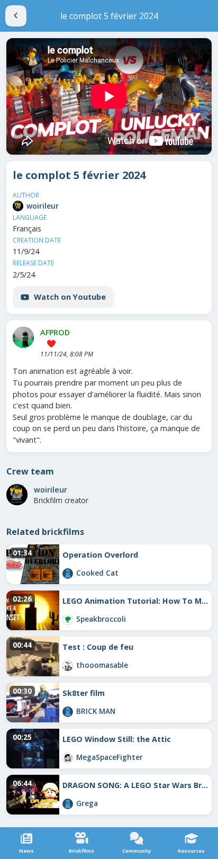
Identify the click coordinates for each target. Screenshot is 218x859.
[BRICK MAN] (67, 711)
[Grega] (67, 804)
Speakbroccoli (101, 619)
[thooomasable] (67, 665)
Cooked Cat (97, 573)
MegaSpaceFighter (109, 757)
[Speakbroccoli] (67, 619)
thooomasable (102, 665)
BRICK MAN (95, 711)
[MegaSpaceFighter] (67, 758)
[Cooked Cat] (67, 573)
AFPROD (55, 332)
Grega (87, 803)
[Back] (15, 15)
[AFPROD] (23, 337)
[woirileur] (18, 206)
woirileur (42, 206)
